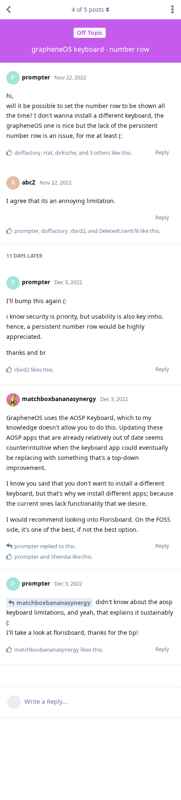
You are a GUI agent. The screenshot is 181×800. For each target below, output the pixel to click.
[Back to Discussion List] (8, 9)
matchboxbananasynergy (53, 603)
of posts (88, 9)
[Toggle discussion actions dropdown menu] (172, 9)
